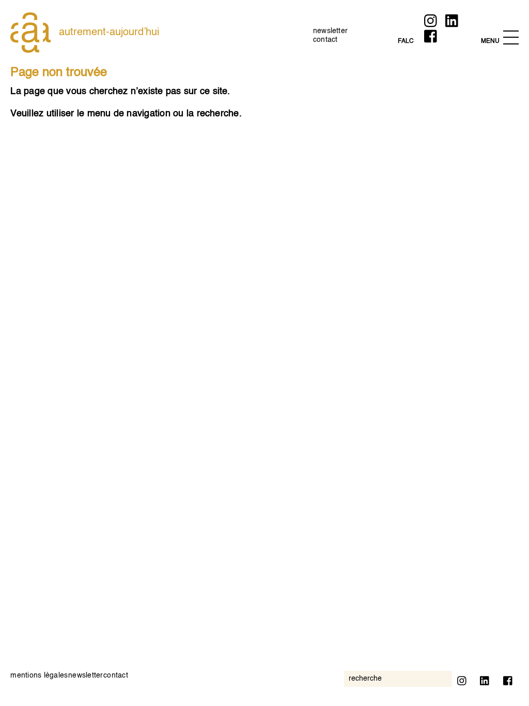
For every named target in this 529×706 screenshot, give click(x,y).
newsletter (330, 31)
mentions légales (39, 675)
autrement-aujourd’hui (109, 32)
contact (325, 39)
